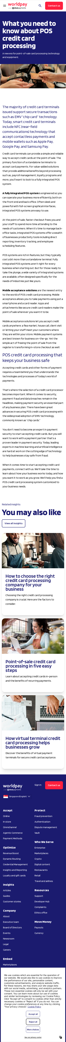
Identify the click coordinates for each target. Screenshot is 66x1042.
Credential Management (15, 864)
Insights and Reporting (15, 869)
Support (39, 895)
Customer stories (12, 901)
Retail (37, 875)
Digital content (42, 864)
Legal (5, 944)
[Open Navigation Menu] (4, 5)
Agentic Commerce (13, 832)
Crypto (38, 858)
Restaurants (41, 869)
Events (6, 933)
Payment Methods (12, 838)
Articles (7, 890)
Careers (7, 949)
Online (6, 816)
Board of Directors (12, 927)
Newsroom (8, 938)
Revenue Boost (11, 853)
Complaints (40, 907)
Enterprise (40, 847)
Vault (37, 832)
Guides (6, 895)
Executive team (11, 921)
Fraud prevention (43, 816)
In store (7, 821)
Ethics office (41, 912)
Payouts (39, 927)
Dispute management (46, 827)
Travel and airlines (44, 881)
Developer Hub (42, 901)
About (6, 916)
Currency (39, 933)
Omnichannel (10, 827)
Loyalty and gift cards (14, 875)
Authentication (42, 821)
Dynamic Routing (12, 858)
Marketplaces (10, 964)
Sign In (38, 784)
